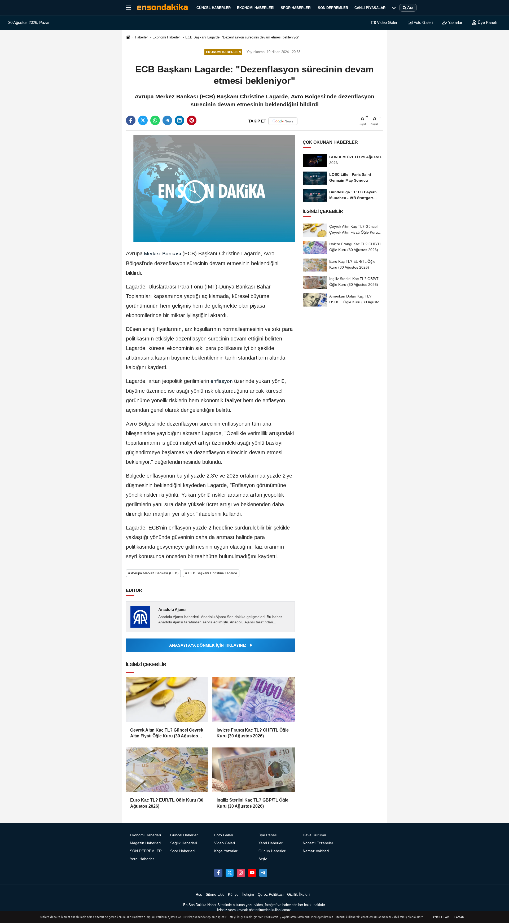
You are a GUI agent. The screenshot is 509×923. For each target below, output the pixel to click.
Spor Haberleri (296, 8)
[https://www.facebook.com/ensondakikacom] (218, 873)
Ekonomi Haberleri (255, 8)
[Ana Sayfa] (128, 38)
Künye (233, 894)
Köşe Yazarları (226, 851)
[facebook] (130, 120)
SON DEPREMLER (333, 8)
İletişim (248, 894)
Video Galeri (387, 22)
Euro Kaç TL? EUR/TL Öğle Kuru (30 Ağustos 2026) (166, 803)
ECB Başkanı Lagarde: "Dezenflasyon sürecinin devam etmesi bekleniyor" (242, 37)
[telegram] (167, 120)
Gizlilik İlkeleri (298, 894)
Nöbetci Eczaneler (318, 843)
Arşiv (262, 859)
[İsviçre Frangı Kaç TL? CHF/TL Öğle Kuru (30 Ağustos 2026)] (253, 699)
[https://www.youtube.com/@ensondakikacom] (252, 873)
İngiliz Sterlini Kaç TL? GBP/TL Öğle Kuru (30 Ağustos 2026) (252, 803)
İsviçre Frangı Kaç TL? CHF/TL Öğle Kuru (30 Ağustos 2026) (253, 733)
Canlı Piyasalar (369, 8)
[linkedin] (179, 120)
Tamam (459, 917)
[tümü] (394, 8)
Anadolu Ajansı (172, 609)
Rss (199, 894)
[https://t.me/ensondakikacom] (263, 873)
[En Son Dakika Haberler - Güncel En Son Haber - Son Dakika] (162, 7)
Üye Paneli (487, 22)
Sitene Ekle (215, 894)
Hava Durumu (314, 835)
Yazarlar (454, 22)
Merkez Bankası (162, 253)
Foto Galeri (423, 22)
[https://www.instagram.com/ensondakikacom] (241, 873)
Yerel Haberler (142, 859)
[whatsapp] (155, 120)
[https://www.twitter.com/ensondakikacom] (230, 873)
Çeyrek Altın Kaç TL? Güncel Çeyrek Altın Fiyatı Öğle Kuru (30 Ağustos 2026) (166, 733)
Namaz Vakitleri (316, 851)
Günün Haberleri (272, 851)
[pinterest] (191, 120)
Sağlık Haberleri (183, 843)
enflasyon (221, 381)
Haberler (141, 37)
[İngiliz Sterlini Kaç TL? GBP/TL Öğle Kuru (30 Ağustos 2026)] (253, 769)
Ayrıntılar (441, 917)
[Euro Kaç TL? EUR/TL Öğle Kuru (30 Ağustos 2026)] (167, 769)
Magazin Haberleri (145, 843)
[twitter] (143, 120)
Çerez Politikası (271, 894)
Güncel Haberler (213, 8)
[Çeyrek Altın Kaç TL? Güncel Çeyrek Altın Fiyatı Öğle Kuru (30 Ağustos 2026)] (167, 699)
